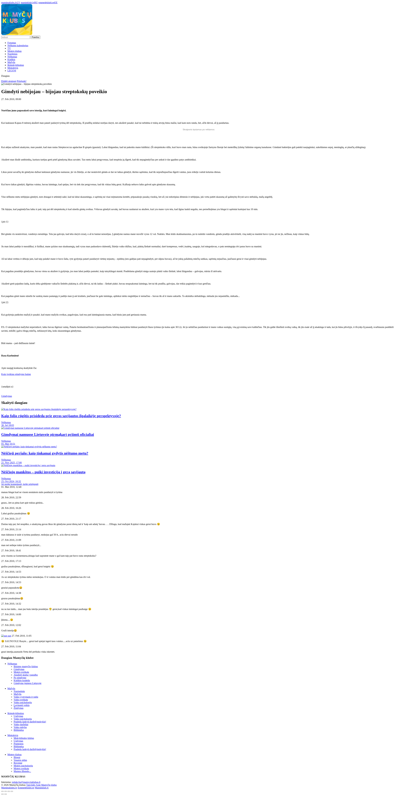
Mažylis (11, 62)
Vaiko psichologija (23, 702)
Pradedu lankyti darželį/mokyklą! (30, 721)
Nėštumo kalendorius (17, 45)
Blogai (17, 757)
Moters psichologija (23, 765)
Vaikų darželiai (21, 724)
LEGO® (11, 70)
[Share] (5, 791)
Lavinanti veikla (21, 705)
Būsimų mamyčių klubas (26, 666)
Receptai (18, 763)
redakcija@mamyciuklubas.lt (26, 782)
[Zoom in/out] (12, 791)
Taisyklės (30, 785)
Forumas (11, 42)
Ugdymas (18, 716)
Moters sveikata (21, 672)
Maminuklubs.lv (9, 787)
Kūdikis (11, 59)
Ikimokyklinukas (15, 65)
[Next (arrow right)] (5, 794)
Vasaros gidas (20, 760)
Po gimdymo (20, 677)
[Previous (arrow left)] (2, 794)
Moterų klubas (14, 51)
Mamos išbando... (22, 771)
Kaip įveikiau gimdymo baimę (16, 374)
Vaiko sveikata (21, 699)
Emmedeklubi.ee (26, 787)
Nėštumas (12, 56)
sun (9, 635)
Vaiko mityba (20, 727)
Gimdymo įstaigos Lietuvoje (27, 683)
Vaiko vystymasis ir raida (26, 697)
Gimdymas (6, 396)
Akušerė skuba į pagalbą (26, 675)
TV (9, 48)
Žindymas (18, 708)
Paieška (35, 37)
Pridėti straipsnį (8, 81)
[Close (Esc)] (2, 791)
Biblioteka (19, 730)
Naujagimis (19, 691)
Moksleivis (12, 68)
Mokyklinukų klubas (24, 738)
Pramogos (18, 743)
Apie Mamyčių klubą (46, 785)
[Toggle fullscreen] (8, 791)
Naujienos (12, 54)
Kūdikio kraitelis (22, 680)
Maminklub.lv (42, 787)
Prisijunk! (21, 81)
